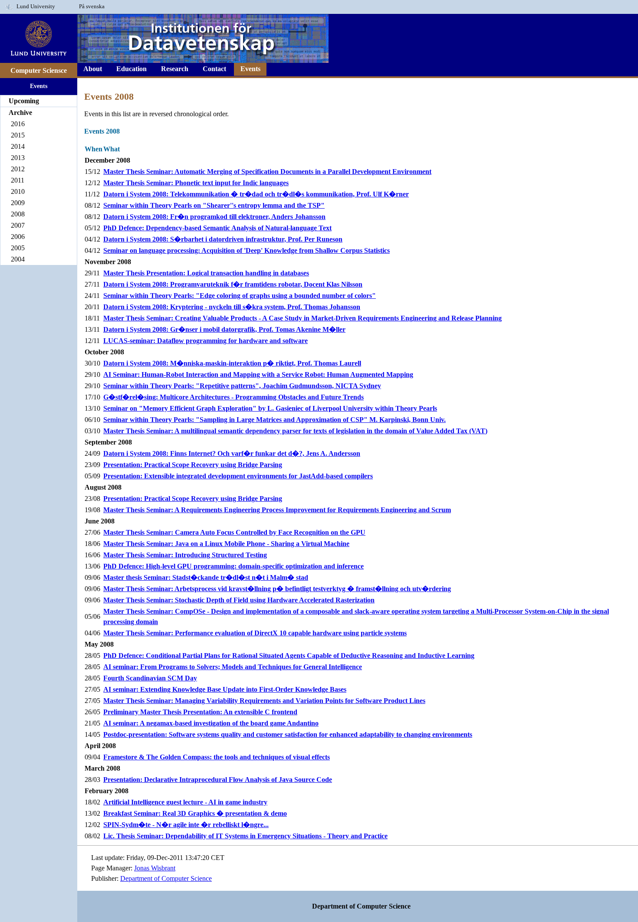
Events (38, 85)
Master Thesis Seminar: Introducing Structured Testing (185, 555)
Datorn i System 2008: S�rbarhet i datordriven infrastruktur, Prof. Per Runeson (222, 239)
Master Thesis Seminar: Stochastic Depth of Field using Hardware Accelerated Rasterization (239, 600)
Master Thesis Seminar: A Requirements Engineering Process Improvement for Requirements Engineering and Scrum (277, 509)
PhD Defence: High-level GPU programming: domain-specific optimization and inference (233, 566)
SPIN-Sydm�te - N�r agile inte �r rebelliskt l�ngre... (186, 824)
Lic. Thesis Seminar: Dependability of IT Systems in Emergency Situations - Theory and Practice (245, 836)
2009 (18, 202)
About (92, 68)
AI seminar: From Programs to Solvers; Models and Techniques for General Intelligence (232, 666)
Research (174, 68)
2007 (18, 225)
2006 (18, 236)
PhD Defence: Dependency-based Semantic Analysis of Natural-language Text (217, 228)
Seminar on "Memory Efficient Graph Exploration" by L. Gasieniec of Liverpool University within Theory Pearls (270, 408)
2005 (18, 248)
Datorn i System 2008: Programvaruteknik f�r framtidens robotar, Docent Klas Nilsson (232, 284)
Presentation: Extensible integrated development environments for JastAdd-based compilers (238, 476)
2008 (18, 214)
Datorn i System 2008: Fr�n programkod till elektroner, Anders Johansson (214, 216)
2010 (18, 191)
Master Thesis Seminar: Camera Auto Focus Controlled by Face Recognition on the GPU (234, 532)
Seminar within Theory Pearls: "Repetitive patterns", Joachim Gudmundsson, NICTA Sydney (242, 385)
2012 (18, 169)
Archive (20, 112)
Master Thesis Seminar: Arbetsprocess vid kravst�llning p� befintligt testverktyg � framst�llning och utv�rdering (277, 588)
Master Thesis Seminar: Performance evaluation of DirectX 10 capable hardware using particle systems (255, 633)
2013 (18, 157)
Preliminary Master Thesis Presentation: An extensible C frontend (200, 712)
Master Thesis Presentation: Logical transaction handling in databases (206, 273)
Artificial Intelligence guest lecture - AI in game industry (185, 802)
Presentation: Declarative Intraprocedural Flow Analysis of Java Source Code (217, 779)
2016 (18, 124)
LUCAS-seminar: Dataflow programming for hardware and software (205, 340)
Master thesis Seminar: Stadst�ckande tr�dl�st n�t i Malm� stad (205, 577)
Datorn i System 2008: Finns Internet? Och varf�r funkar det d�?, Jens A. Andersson (231, 453)
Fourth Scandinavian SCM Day (150, 678)
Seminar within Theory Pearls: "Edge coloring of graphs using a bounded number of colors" (239, 295)
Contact (214, 68)
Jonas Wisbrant (154, 868)
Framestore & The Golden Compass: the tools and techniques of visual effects (216, 757)
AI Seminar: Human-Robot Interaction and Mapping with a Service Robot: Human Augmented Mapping (258, 374)
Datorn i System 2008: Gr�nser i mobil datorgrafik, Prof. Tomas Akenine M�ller (224, 329)
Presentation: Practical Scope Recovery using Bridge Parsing (192, 464)
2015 (18, 135)
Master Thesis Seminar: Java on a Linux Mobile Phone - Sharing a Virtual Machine (226, 543)
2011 (17, 180)
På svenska (92, 6)
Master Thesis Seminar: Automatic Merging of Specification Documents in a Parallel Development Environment (267, 171)
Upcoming (24, 101)
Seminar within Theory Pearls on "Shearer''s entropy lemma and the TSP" (214, 205)
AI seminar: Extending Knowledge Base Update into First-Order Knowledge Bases (224, 689)
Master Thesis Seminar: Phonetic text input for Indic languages (196, 182)
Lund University (35, 6)
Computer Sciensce (38, 70)
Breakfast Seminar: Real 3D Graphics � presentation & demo (195, 813)
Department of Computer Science (166, 878)
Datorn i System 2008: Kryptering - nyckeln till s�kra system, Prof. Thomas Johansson (231, 307)
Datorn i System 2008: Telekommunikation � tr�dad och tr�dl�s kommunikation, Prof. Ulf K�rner (256, 194)
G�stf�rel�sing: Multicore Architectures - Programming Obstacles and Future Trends (233, 397)
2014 (18, 146)
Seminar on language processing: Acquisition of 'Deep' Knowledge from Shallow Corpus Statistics (246, 250)
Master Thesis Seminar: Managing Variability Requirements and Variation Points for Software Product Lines (264, 700)
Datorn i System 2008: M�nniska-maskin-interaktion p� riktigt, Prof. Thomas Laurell (232, 363)
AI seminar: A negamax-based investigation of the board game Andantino (211, 723)
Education (131, 68)
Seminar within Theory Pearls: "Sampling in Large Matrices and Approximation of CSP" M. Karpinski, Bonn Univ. (274, 419)
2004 (18, 259)
